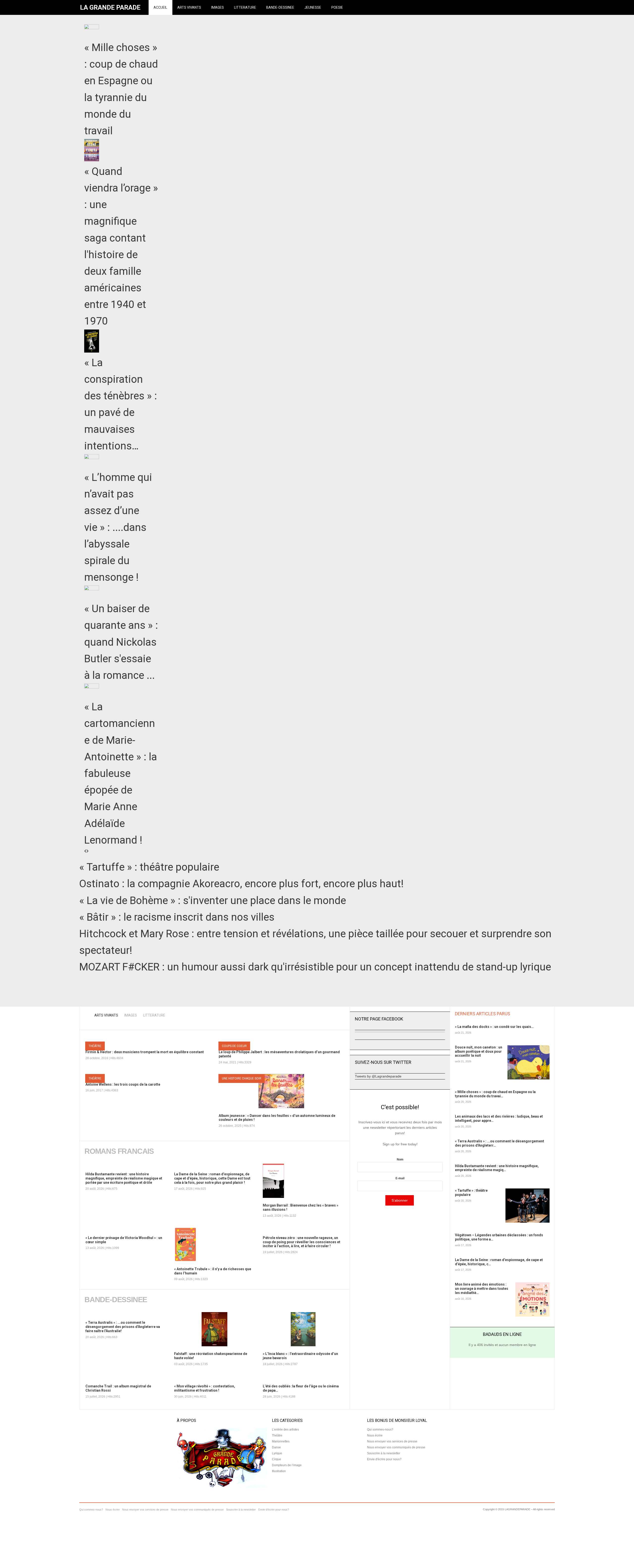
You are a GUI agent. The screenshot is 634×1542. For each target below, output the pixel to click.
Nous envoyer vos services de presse (392, 1441)
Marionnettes (281, 1441)
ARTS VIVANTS (189, 7)
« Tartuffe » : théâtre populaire (149, 867)
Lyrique (277, 1453)
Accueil (160, 7)
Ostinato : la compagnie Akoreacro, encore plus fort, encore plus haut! (241, 884)
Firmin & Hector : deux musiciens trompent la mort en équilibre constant (144, 1052)
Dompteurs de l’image (287, 1465)
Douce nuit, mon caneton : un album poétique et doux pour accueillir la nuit (478, 1051)
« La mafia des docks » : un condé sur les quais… (494, 1027)
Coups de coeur (234, 1046)
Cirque (276, 1459)
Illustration (279, 1471)
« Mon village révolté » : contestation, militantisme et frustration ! (204, 1388)
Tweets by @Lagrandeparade (378, 1076)
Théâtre (95, 1046)
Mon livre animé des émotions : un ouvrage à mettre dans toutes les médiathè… (481, 1288)
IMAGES (217, 7)
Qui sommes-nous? (380, 1429)
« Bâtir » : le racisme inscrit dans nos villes (176, 917)
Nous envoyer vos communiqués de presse (396, 1447)
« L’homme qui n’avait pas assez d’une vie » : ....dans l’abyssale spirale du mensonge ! (118, 527)
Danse (276, 1447)
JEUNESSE (312, 7)
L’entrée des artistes (285, 1429)
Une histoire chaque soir (241, 1078)
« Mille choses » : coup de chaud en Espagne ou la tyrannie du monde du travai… (495, 1094)
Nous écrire (375, 1435)
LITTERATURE (245, 7)
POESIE (337, 7)
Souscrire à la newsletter (383, 1453)
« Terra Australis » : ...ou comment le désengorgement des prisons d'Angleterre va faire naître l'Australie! (122, 1327)
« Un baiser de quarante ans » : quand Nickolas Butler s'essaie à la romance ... (121, 642)
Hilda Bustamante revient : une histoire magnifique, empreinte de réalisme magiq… (497, 1168)
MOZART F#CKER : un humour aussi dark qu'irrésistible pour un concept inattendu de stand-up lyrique (315, 967)
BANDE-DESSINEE (280, 7)
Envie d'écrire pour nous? (384, 1459)
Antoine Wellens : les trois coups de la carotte (122, 1084)
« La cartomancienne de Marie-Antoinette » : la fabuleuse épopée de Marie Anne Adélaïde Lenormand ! (120, 773)
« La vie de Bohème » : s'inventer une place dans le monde (212, 900)
